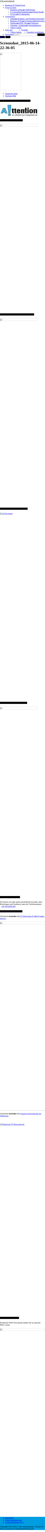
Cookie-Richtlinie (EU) (14, 1522)
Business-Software (17, 10)
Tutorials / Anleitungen (19, 25)
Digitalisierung (26, 12)
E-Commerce (15, 12)
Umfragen (34, 23)
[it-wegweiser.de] (22, 1)
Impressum (9, 1518)
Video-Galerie (15, 28)
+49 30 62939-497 (8, 906)
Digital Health (38, 12)
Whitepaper (14, 23)
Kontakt (25, 30)
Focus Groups (10, 7)
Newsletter (9, 34)
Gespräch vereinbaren (35, 32)
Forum (22, 5)
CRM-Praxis (30, 10)
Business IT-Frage (17, 21)
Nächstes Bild (10, 96)
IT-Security (14, 14)
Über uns (8, 30)
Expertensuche (30, 21)
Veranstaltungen (34, 25)
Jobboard (14, 19)
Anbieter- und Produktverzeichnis (31, 19)
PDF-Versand (25, 23)
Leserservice (10, 16)
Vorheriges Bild (11, 94)
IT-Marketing (24, 14)
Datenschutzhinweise (13, 1520)
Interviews (40, 21)
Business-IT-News (12, 5)
